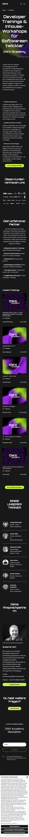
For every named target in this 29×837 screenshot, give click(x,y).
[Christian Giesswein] (5, 588)
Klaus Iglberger (7, 352)
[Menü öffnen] (21, 4)
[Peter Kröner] (5, 564)
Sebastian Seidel (7, 442)
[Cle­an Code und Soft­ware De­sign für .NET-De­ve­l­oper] (14, 456)
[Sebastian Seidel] (5, 550)
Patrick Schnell (7, 412)
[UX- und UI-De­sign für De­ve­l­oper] (14, 426)
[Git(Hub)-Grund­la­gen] (14, 395)
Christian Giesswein (13, 586)
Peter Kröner (14, 560)
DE (24, 4)
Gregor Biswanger (8, 322)
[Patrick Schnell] (5, 576)
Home (4, 10)
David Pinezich (7, 382)
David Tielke (6, 474)
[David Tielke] (5, 537)
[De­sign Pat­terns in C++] (14, 335)
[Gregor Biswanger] (5, 524)
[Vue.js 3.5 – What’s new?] (14, 365)
